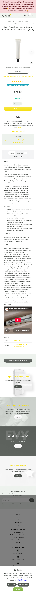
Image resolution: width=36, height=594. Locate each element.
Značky (18, 517)
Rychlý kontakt (19, 142)
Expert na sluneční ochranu (18, 405)
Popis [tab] (12, 153)
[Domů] (6, 15)
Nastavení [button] (11, 584)
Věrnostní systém (18, 520)
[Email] (18, 563)
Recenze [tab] (21, 153)
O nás (18, 515)
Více (19, 127)
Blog (18, 525)
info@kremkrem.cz (25, 140)
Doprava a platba (18, 131)
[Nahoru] (20, 103)
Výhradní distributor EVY (18, 436)
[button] (32, 52)
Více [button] (17, 386)
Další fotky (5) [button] (17, 71)
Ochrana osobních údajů (18, 540)
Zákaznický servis (18, 530)
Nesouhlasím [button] (23, 584)
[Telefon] (18, 550)
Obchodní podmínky (18, 537)
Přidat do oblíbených (11, 76)
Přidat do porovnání (27, 76)
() (23, 81)
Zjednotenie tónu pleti (21, 344)
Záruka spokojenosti (18, 466)
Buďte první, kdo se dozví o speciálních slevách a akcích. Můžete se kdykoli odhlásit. (18, 494)
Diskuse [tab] (18, 156)
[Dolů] (14, 103)
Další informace (22, 580)
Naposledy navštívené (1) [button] (17, 360)
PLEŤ (14, 21)
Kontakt (18, 542)
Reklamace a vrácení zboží (18, 535)
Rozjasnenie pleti (19, 346)
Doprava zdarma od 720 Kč (18, 377)
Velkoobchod (18, 522)
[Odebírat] (31, 500)
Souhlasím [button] (18, 589)
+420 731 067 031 (11, 140)
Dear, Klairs (17, 340)
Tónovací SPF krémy (22, 21)
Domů (9, 21)
